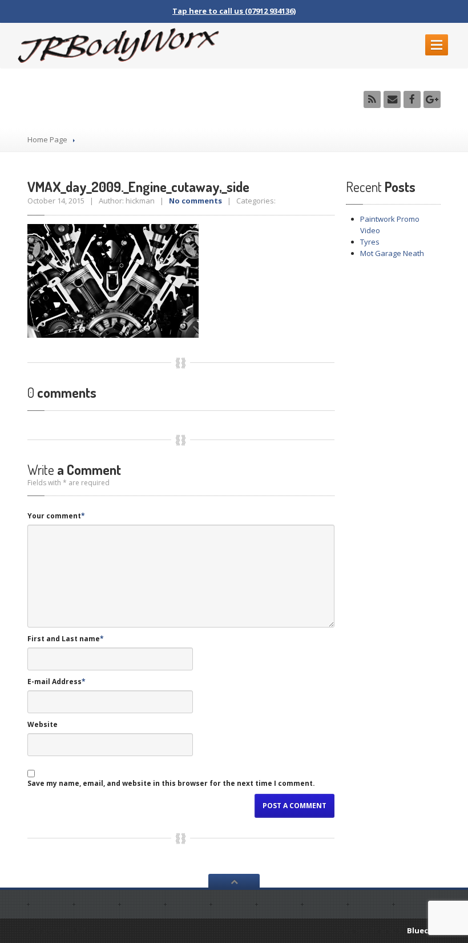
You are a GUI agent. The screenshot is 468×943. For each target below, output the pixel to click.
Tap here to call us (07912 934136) (234, 11)
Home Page (47, 139)
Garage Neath (392, 253)
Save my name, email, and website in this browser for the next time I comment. (171, 783)
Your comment (56, 516)
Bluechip (424, 930)
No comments (195, 200)
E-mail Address (56, 681)
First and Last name (65, 639)
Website (42, 724)
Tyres (370, 242)
